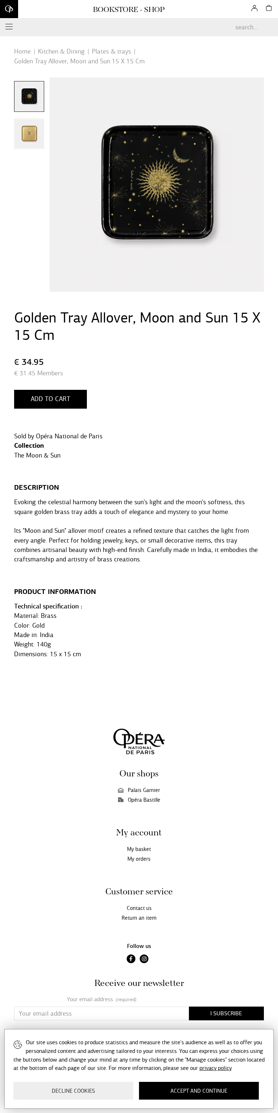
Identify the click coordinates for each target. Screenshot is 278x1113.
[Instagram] (144, 959)
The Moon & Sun (37, 455)
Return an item (139, 918)
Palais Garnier (144, 790)
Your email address (101, 999)
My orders (139, 859)
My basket (139, 849)
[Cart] (269, 9)
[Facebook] (131, 959)
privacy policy (215, 1067)
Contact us (139, 908)
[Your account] (254, 9)
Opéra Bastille (144, 800)
